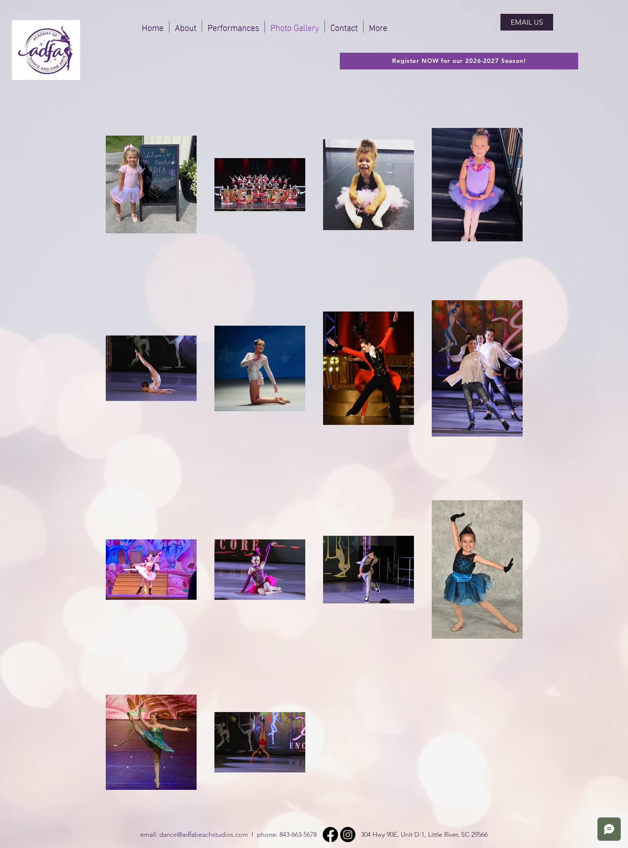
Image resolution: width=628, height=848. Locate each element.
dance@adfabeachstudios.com (203, 835)
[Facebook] (330, 834)
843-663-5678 (298, 835)
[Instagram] (347, 834)
